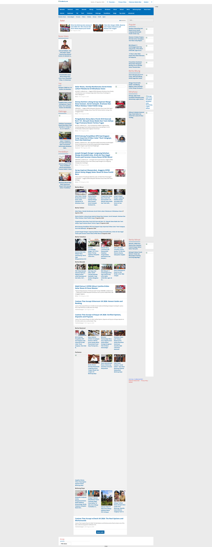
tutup (156, 6)
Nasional (77, 148)
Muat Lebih (100, 532)
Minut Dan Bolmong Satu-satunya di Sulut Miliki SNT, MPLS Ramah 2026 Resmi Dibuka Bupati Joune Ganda (81, 26)
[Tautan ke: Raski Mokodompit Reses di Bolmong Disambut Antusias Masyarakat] (106, 358)
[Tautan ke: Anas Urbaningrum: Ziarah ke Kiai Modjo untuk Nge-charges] (119, 266)
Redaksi (131, 382)
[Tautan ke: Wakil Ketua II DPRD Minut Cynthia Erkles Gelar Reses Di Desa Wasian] (120, 289)
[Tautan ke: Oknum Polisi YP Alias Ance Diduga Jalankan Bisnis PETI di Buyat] (106, 498)
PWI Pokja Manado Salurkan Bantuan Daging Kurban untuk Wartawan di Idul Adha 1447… (80, 274)
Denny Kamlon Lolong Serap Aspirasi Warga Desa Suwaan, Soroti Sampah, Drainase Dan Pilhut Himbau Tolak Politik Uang (93, 104)
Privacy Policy (144, 380)
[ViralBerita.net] (63, 1)
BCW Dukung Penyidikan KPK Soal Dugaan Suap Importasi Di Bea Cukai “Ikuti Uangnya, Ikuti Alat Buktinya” (93, 138)
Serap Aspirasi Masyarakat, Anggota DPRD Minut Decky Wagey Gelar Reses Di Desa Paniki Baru (94, 172)
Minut (76, 96)
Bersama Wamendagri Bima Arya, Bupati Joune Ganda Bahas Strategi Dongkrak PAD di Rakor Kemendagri (106, 342)
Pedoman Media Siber (134, 380)
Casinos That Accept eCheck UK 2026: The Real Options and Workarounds (99, 519)
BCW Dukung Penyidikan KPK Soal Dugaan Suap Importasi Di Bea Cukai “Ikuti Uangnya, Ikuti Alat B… (80, 342)
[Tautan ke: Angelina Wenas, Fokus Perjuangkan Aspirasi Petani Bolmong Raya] (80, 416)
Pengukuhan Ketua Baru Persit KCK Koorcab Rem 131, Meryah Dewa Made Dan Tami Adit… (106, 199)
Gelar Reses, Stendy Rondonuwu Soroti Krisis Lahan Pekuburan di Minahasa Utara (93, 88)
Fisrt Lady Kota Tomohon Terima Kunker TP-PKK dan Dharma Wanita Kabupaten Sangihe (119, 251)
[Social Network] (152, 2)
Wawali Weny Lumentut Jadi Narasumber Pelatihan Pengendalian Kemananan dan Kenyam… (105, 253)
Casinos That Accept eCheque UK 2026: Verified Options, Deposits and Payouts (98, 316)
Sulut (62, 20)
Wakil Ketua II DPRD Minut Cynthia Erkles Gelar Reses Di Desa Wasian (92, 287)
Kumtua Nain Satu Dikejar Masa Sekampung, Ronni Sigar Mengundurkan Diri (80, 255)
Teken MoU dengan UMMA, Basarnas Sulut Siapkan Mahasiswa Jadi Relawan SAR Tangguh (114, 26)
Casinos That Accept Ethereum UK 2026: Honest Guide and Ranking (99, 302)
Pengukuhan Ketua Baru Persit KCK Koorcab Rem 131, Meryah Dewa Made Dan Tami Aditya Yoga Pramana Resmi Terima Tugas (94, 121)
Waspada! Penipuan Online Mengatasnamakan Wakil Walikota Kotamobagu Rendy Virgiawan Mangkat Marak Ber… (80, 502)
